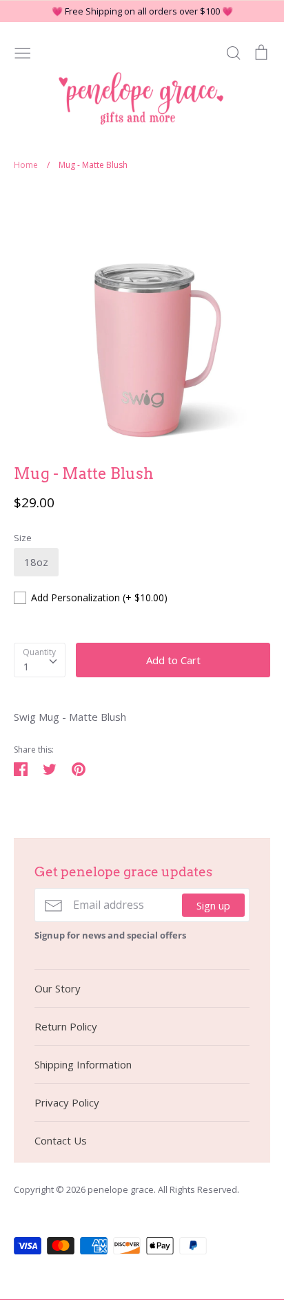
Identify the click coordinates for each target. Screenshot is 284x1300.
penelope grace (121, 1189)
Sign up (213, 905)
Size (23, 537)
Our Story (57, 988)
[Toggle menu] (23, 52)
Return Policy (65, 1026)
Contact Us (60, 1140)
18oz (36, 562)
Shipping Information (83, 1064)
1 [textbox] (26, 666)
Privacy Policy (66, 1102)
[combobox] (39, 660)
